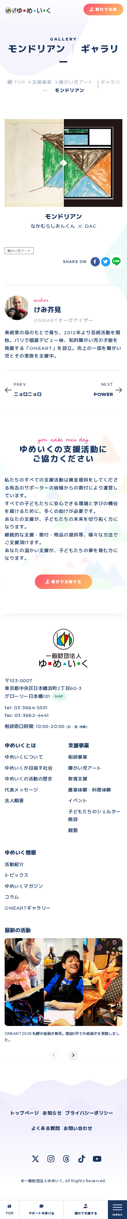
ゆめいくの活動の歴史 (28, 779)
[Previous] (54, 1055)
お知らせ (52, 1113)
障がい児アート (85, 768)
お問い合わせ (77, 1128)
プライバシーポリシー (89, 1113)
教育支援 (77, 779)
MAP (59, 696)
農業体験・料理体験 (89, 790)
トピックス (17, 875)
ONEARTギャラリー (28, 908)
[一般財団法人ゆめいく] (16, 82)
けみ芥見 (47, 310)
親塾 (73, 830)
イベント (77, 800)
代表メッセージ (21, 790)
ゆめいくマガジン (24, 886)
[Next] (73, 1055)
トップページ (24, 1113)
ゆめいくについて (24, 757)
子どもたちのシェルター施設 (94, 815)
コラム (12, 897)
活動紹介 (14, 864)
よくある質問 (45, 1128)
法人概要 (14, 800)
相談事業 (77, 757)
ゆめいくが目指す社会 (28, 768)
